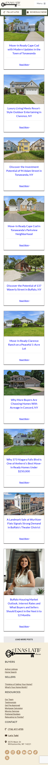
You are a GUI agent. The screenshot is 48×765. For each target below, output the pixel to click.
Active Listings (11, 669)
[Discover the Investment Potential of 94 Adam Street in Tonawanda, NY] (24, 150)
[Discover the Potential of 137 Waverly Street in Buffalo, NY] (24, 268)
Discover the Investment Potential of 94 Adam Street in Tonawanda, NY (24, 170)
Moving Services (12, 711)
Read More (24, 65)
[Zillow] (7, 752)
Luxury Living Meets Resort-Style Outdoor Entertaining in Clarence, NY (24, 112)
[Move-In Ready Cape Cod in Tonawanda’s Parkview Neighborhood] (24, 209)
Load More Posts (24, 639)
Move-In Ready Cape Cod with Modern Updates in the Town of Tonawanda (24, 49)
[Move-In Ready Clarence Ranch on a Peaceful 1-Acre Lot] (24, 323)
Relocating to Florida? (14, 717)
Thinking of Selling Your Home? (18, 684)
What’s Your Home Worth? (16, 687)
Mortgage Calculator (14, 708)
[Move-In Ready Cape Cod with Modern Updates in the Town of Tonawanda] (24, 28)
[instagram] (13, 752)
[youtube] (30, 752)
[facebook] (18, 752)
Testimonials (10, 702)
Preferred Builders (12, 714)
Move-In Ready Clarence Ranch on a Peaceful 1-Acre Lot (24, 344)
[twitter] (7, 758)
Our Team (9, 699)
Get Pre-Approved (12, 705)
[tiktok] (35, 752)
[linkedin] (24, 752)
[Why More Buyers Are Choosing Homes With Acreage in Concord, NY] (24, 382)
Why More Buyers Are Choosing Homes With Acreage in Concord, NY (24, 403)
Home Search (11, 672)
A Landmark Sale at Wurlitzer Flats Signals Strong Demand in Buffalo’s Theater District (24, 523)
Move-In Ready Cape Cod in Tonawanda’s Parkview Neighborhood (24, 230)
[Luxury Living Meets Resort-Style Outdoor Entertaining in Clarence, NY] (24, 89)
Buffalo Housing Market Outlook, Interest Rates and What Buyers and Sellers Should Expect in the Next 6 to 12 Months (24, 607)
